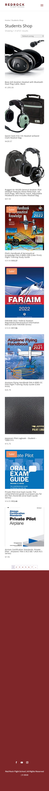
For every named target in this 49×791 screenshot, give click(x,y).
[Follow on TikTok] (32, 762)
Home (7, 20)
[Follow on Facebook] (16, 762)
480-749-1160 (13, 617)
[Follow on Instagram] (27, 762)
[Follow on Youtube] (22, 762)
